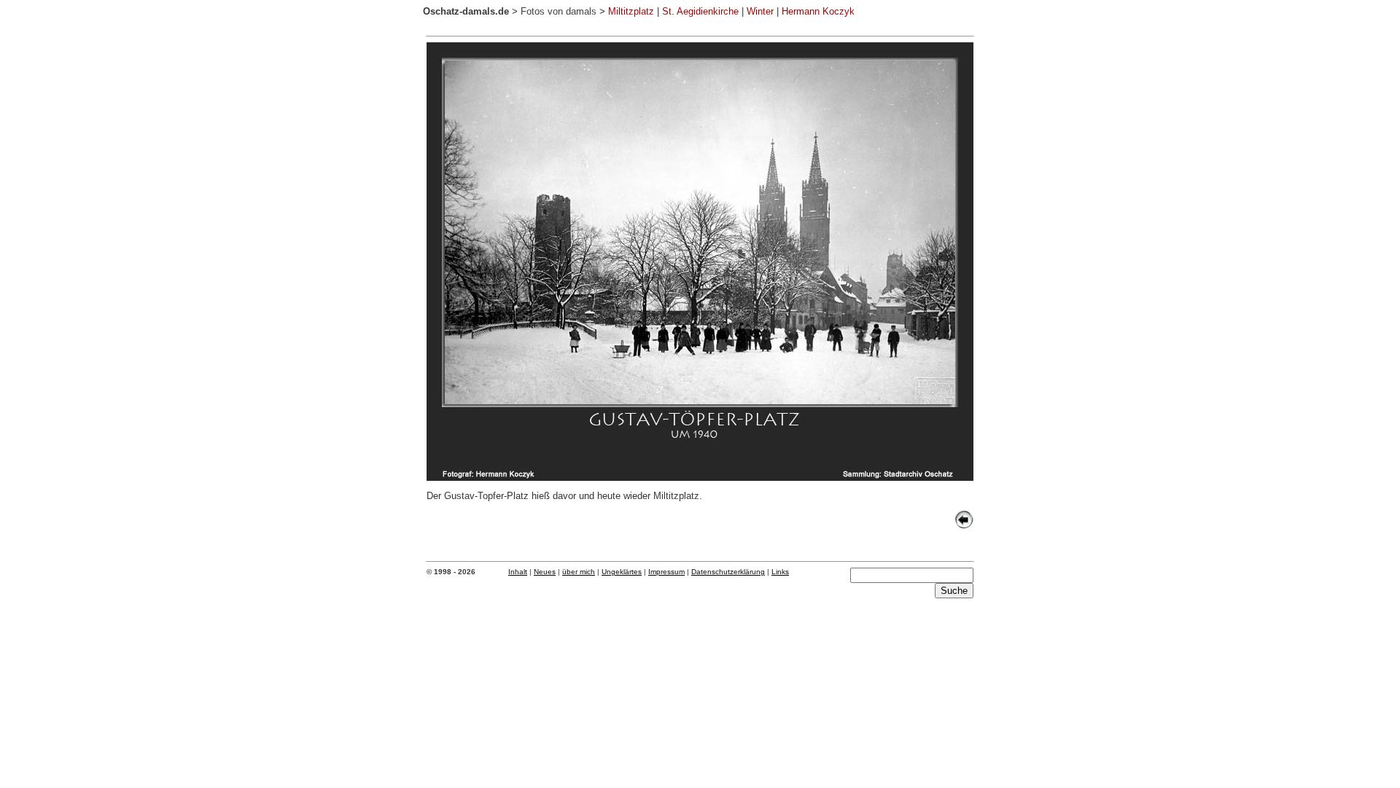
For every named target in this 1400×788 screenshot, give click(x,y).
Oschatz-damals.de (466, 11)
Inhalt (517, 572)
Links (780, 572)
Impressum (666, 572)
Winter (760, 11)
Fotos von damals (558, 11)
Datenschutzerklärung (728, 572)
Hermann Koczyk (818, 11)
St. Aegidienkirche (700, 11)
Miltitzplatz (631, 11)
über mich (578, 572)
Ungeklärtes (622, 572)
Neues (545, 572)
